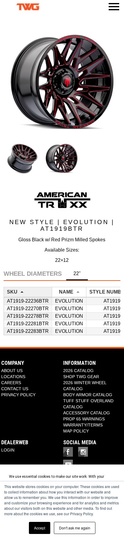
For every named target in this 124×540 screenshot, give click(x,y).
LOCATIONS (13, 376)
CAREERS (11, 382)
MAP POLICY (76, 431)
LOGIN (7, 450)
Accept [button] (39, 527)
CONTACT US (14, 388)
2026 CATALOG (78, 370)
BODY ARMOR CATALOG (87, 394)
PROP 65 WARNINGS (84, 418)
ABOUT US (12, 370)
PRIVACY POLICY (18, 394)
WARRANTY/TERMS (83, 425)
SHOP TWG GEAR (81, 376)
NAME (66, 291)
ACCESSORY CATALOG (86, 412)
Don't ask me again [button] (74, 527)
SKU (12, 291)
